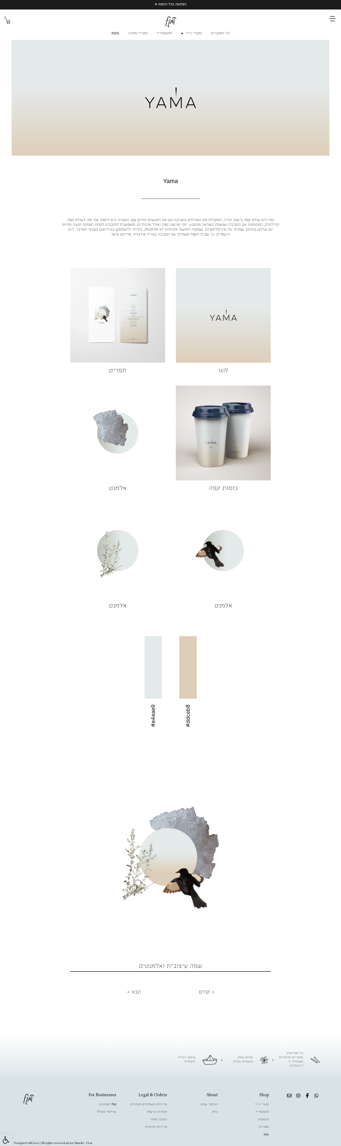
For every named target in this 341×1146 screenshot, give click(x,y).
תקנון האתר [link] (158, 1119)
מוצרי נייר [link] (194, 33)
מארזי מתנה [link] (138, 33)
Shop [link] (264, 1094)
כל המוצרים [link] (220, 33)
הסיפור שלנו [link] (209, 1104)
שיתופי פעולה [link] (106, 1112)
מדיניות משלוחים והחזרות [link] (148, 1104)
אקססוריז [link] (164, 33)
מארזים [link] (264, 1127)
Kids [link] (266, 1134)
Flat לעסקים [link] (107, 1104)
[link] (6, 1140)
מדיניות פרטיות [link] (156, 1127)
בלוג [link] (215, 1112)
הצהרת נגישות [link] (157, 1112)
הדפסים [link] (263, 1119)
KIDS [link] (115, 33)
